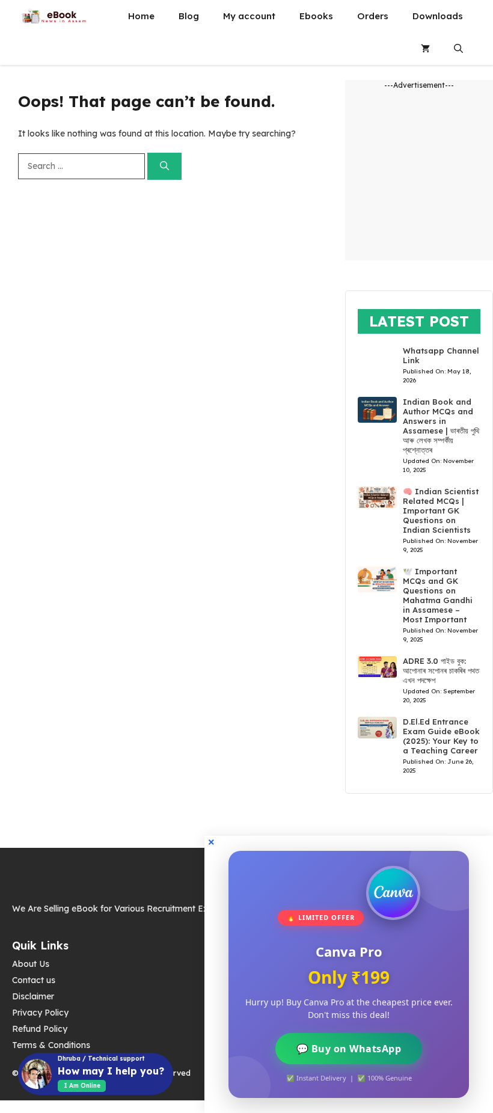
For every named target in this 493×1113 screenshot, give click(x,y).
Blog (189, 16)
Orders (372, 16)
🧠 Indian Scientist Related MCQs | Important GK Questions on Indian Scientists (441, 510)
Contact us (33, 980)
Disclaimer (33, 996)
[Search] (164, 166)
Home (141, 16)
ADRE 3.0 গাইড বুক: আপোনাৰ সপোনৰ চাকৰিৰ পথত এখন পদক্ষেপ (441, 670)
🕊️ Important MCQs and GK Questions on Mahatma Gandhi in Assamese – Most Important (438, 595)
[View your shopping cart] (425, 48)
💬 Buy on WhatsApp (349, 1048)
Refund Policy (39, 1028)
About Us (30, 963)
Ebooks (316, 16)
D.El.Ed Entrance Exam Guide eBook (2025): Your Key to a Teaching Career (441, 736)
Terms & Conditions (51, 1045)
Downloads (437, 16)
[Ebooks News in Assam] (53, 16)
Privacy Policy (40, 1012)
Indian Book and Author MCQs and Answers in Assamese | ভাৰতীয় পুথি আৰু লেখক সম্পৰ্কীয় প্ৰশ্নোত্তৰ (441, 426)
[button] (458, 48)
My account (249, 16)
